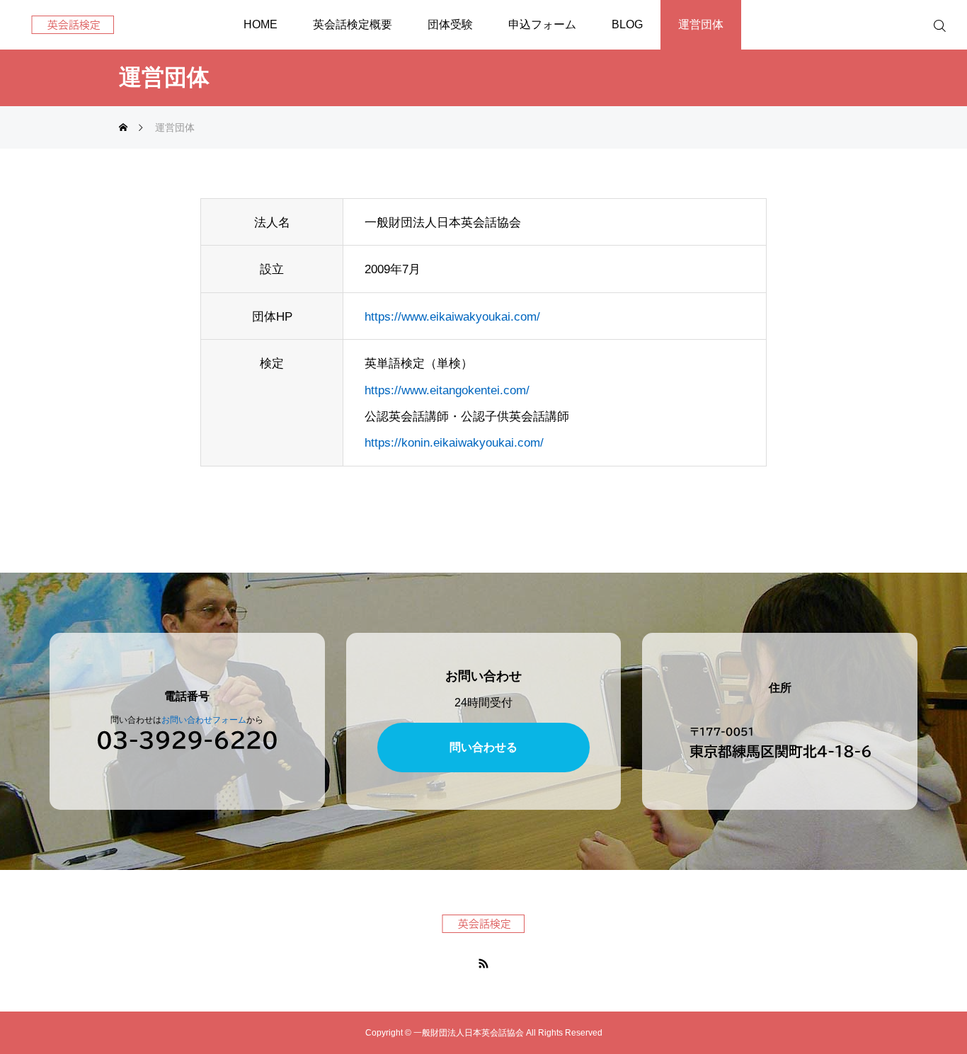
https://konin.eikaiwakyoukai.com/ (454, 442)
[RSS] (484, 962)
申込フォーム (542, 24)
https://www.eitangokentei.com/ (447, 390)
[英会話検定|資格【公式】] (73, 24)
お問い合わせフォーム (203, 720)
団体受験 (450, 24)
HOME (260, 24)
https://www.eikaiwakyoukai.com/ (452, 316)
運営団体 (700, 24)
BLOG (627, 24)
